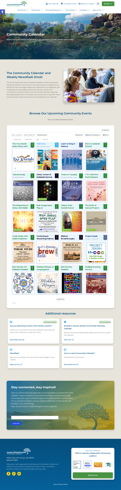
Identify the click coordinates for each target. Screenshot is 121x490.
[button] (2, 11)
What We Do (35, 10)
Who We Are (22, 10)
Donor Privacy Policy (61, 484)
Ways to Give (97, 10)
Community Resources (53, 10)
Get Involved (70, 10)
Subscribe (16, 423)
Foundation (84, 10)
